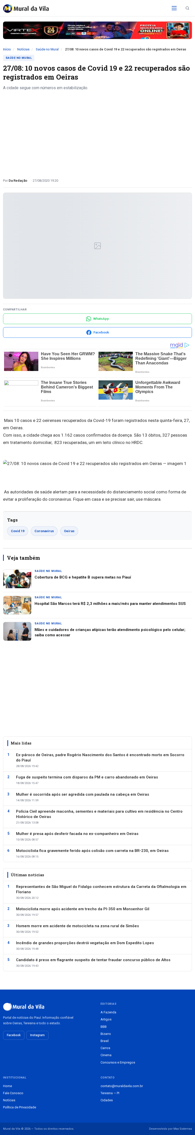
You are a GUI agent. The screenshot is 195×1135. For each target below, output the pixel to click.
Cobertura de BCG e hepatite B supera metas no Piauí (83, 577)
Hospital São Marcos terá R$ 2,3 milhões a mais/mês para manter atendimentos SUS (110, 603)
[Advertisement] (97, 132)
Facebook (14, 1035)
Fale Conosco (13, 1093)
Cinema (106, 1055)
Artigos (106, 1019)
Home (7, 1086)
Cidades (107, 1100)
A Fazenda (108, 1012)
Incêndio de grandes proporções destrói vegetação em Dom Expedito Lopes (85, 943)
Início (7, 49)
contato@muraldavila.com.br (122, 1086)
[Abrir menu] (174, 8)
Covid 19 (17, 531)
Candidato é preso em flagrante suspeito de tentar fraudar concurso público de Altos (93, 960)
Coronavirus (44, 531)
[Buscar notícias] (187, 8)
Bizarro (106, 1034)
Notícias (23, 49)
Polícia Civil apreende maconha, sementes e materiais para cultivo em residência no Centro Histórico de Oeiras (99, 814)
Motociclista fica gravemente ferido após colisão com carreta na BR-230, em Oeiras (92, 850)
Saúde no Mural (47, 49)
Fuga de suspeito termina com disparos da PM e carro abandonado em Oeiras (87, 777)
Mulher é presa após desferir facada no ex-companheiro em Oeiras (77, 833)
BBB (104, 1027)
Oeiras (69, 531)
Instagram (37, 1035)
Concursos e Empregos (118, 1062)
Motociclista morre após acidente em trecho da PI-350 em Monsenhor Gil (82, 909)
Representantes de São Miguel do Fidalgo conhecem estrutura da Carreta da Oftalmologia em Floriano (101, 889)
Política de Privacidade (19, 1107)
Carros (105, 1048)
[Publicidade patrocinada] (97, 30)
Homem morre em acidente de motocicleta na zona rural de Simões (77, 926)
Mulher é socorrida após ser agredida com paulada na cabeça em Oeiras (82, 794)
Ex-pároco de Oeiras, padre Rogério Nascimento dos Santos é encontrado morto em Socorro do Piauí (100, 757)
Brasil (105, 1041)
